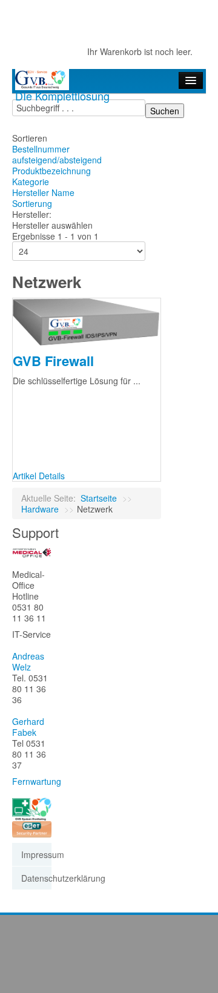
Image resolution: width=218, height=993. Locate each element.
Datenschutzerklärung (36, 878)
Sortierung (32, 203)
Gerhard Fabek (28, 726)
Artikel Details (39, 476)
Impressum (36, 854)
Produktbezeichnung (51, 171)
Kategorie (30, 181)
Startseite (99, 498)
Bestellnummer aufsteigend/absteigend (57, 154)
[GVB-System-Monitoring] (31, 808)
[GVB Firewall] (86, 321)
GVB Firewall (53, 360)
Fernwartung (36, 781)
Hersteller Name (43, 192)
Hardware (40, 509)
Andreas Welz (28, 661)
